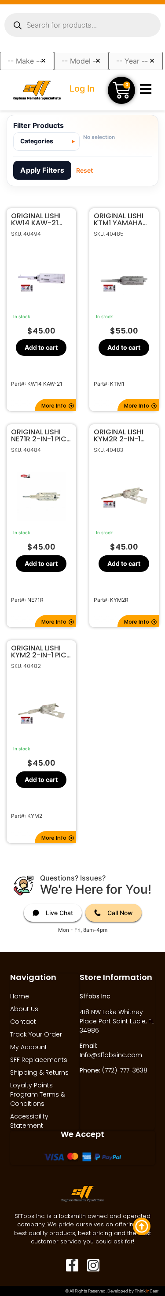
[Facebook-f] (72, 1265)
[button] (55, 405)
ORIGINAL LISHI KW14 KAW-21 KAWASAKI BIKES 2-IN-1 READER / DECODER (39, 220)
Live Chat (59, 912)
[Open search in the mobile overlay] (82, 25)
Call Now (120, 912)
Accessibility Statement (29, 1121)
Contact (23, 1021)
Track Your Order (36, 1034)
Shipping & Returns (39, 1072)
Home (19, 996)
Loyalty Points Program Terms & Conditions (37, 1094)
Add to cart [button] (41, 347)
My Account (28, 1047)
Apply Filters (42, 170)
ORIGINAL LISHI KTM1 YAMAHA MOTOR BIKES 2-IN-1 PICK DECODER (122, 220)
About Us (24, 1009)
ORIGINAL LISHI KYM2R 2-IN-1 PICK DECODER (119, 436)
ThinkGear (146, 1291)
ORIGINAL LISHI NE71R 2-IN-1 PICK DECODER (41, 436)
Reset (84, 170)
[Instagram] (93, 1265)
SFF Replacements (38, 1059)
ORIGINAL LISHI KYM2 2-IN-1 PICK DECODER (41, 652)
